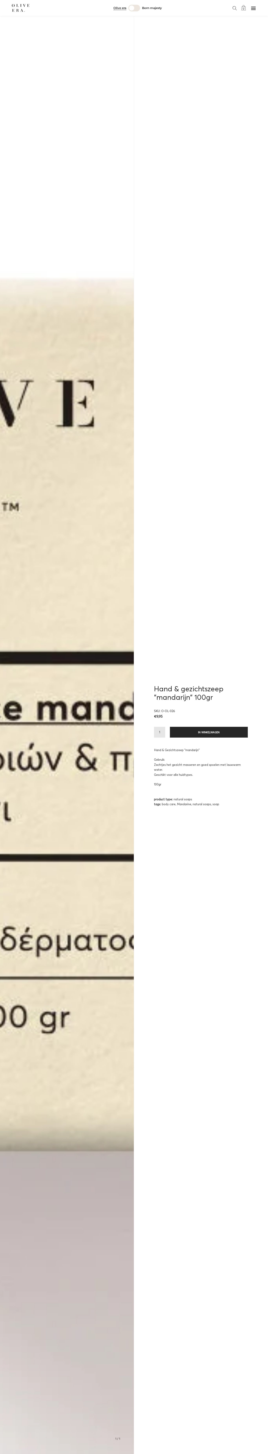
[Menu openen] (253, 8)
